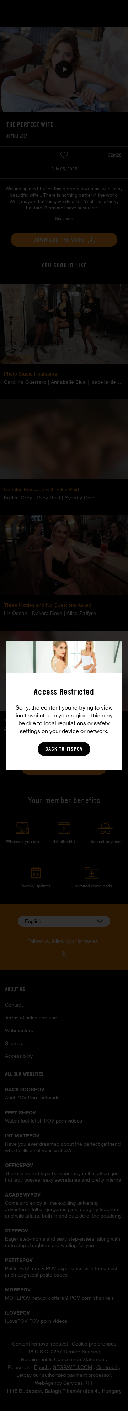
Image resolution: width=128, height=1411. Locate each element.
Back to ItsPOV (64, 749)
